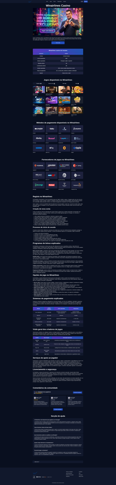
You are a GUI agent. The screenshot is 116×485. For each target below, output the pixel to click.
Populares (38, 83)
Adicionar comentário (77, 392)
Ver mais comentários (58, 409)
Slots (76, 83)
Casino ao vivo (50, 83)
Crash (64, 83)
